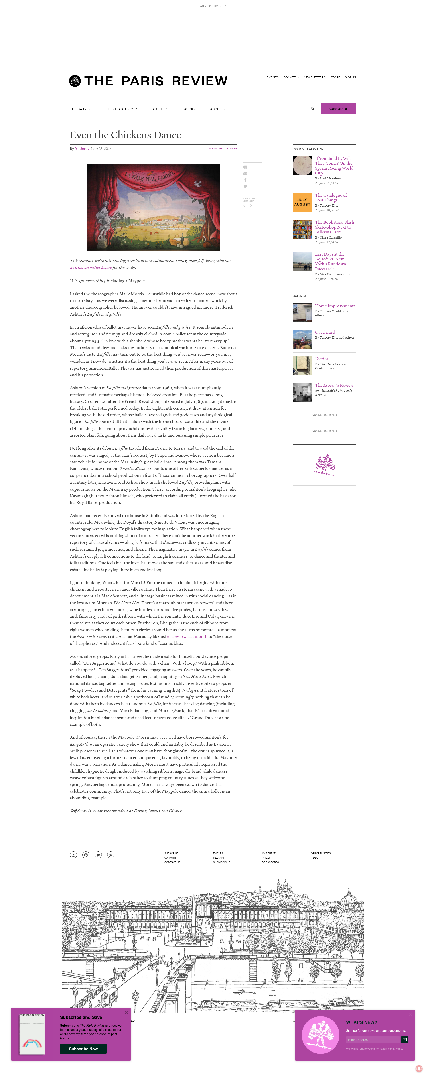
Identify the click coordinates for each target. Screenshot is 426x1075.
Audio (189, 108)
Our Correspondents (221, 148)
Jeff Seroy (82, 148)
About (216, 108)
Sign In (350, 77)
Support (170, 858)
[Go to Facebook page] (85, 855)
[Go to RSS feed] (110, 855)
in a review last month (187, 636)
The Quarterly (120, 108)
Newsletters (315, 77)
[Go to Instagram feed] (73, 855)
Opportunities (321, 853)
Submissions (222, 862)
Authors (160, 108)
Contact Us (172, 862)
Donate (290, 77)
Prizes (266, 858)
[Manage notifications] (415, 1065)
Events (273, 77)
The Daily (79, 108)
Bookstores (270, 862)
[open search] (312, 108)
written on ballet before (91, 267)
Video (314, 858)
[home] (148, 82)
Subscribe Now (83, 1049)
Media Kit (219, 858)
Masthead (269, 853)
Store (336, 77)
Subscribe (338, 108)
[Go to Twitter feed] (98, 855)
